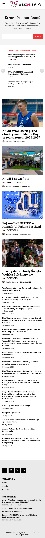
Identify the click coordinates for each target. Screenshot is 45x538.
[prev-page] (3, 71)
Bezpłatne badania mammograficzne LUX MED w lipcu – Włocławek (21, 330)
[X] (17, 470)
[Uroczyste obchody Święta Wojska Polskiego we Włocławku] (22, 253)
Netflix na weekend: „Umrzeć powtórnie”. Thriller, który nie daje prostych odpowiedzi (21, 308)
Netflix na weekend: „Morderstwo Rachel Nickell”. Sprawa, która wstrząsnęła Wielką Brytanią (22, 320)
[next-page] (42, 71)
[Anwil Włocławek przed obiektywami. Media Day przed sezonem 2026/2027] (22, 113)
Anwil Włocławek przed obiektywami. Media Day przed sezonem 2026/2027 (22, 55)
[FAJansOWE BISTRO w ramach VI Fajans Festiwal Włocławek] (22, 205)
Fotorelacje (7, 505)
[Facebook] (4, 470)
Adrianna (9, 142)
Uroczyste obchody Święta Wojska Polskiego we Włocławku (20, 83)
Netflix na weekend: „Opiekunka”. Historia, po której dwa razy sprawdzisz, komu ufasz (22, 372)
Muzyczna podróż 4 (11, 412)
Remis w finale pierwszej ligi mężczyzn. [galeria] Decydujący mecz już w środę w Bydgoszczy (21, 440)
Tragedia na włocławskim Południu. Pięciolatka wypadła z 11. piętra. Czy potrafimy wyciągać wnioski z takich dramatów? (19, 395)
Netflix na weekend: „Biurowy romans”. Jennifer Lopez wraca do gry (20, 363)
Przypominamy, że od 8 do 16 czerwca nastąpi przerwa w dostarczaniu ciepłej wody (20, 382)
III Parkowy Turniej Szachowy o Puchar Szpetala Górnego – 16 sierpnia (20, 298)
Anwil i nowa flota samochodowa (20, 64)
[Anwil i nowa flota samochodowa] (22, 160)
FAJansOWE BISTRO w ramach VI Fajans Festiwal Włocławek (20, 73)
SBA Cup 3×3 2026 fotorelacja (16, 405)
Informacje (6, 511)
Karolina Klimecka (12, 186)
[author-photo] (3, 141)
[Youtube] (23, 470)
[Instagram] (11, 470)
